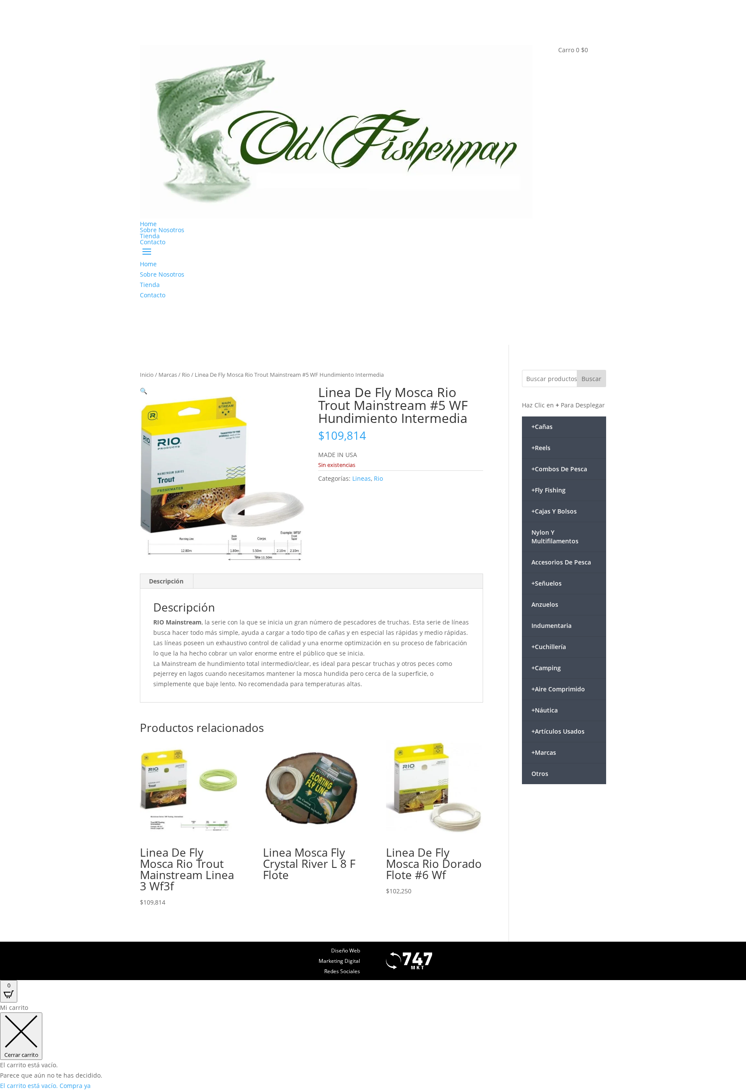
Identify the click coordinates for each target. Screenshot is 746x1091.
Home (148, 224)
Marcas (167, 374)
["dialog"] (373, 1047)
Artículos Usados (558, 731)
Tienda (150, 236)
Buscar (591, 379)
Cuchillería (548, 647)
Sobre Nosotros (162, 230)
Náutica (544, 710)
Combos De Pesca (559, 469)
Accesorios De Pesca (561, 562)
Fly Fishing (548, 490)
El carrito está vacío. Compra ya (45, 1086)
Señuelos (546, 583)
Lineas (361, 478)
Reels (540, 448)
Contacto (152, 242)
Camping (546, 668)
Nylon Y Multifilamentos (554, 536)
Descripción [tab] (166, 581)
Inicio (147, 374)
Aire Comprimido (558, 689)
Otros (539, 773)
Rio (186, 374)
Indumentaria (551, 625)
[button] (143, 391)
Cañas (542, 427)
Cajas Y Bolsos (554, 511)
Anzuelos (544, 604)
